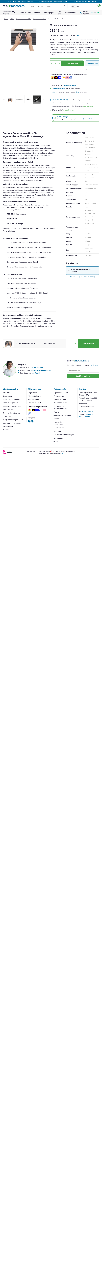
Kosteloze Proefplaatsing (12, 406)
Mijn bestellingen (34, 396)
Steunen (56, 412)
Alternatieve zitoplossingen (63, 435)
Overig (55, 441)
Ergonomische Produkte (23, 19)
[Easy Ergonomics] (14, 6)
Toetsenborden (59, 396)
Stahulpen (57, 431)
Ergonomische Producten (8, 12)
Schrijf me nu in (83, 376)
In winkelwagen (72, 63)
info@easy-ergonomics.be (40, 370)
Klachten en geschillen (11, 403)
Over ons (60, 12)
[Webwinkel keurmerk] (7, 453)
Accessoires (58, 438)
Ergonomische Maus (39, 19)
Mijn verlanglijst (34, 399)
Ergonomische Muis (60, 393)
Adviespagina (49, 13)
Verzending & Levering (11, 399)
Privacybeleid (8, 426)
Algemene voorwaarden (12, 423)
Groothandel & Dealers (11, 413)
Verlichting (57, 419)
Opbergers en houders (62, 415)
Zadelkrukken (58, 428)
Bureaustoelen (25, 13)
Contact (5, 430)
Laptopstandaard (59, 399)
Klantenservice (70, 13)
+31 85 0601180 (84, 12)
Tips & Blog (7, 416)
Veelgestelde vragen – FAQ (13, 420)
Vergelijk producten (35, 403)
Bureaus (37, 13)
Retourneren (7, 396)
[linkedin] (32, 421)
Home (6, 19)
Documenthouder (60, 403)
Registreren (32, 393)
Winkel (12, 19)
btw (78, 6)
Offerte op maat (9, 410)
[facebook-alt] (29, 421)
